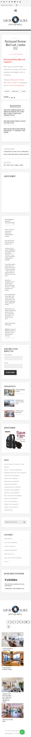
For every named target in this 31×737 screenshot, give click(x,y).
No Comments (16, 57)
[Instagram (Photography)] (2, 1)
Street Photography (11, 504)
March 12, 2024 (16, 51)
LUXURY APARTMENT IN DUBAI (20, 390)
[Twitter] (10, 1)
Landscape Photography (12, 487)
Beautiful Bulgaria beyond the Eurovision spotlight (10, 221)
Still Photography (10, 501)
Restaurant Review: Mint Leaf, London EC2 (15, 45)
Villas (6, 561)
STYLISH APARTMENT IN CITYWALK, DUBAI (7, 649)
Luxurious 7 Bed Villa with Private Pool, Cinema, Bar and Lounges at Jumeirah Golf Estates (6, 698)
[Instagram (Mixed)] (18, 1)
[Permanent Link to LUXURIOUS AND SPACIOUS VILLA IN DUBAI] (9, 406)
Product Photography (12, 493)
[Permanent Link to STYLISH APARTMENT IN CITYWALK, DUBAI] (13, 646)
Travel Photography (11, 507)
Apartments (8, 538)
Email (6, 363)
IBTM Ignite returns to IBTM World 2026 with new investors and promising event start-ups (10, 332)
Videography (8, 510)
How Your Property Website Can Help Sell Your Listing (15, 122)
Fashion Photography (11, 481)
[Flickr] (15, 1)
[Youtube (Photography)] (5, 1)
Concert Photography (12, 475)
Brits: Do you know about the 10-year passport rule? (9, 242)
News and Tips (16, 38)
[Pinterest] (13, 1)
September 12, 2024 (9, 124)
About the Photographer (13, 470)
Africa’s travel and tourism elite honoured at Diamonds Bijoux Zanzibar (9, 233)
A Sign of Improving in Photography (10, 324)
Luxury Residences (10, 550)
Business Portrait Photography (15, 472)
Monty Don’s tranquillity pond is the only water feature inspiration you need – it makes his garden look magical (10, 285)
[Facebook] (7, 1)
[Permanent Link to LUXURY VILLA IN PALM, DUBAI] (9, 416)
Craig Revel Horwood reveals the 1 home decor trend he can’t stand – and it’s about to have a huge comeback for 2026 (14, 112)
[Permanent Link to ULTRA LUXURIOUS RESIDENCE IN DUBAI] (13, 665)
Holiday (7, 91)
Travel (23, 91)
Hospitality (15, 91)
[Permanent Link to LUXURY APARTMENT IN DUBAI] (9, 395)
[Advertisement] (15, 194)
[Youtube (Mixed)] (21, 1)
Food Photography (10, 484)
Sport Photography (11, 498)
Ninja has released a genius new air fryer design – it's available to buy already (14, 130)
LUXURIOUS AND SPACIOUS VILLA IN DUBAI (19, 402)
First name (8, 355)
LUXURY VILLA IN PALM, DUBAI (19, 411)
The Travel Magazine (16, 85)
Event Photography (11, 478)
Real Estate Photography (13, 495)
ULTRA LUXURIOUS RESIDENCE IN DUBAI (7, 668)
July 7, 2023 (7, 134)
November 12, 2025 (9, 117)
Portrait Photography (12, 490)
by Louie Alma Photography (16, 54)
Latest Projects (10, 546)
